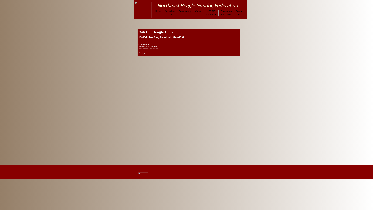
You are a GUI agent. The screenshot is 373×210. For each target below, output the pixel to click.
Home (158, 11)
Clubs (198, 11)
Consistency (185, 11)
